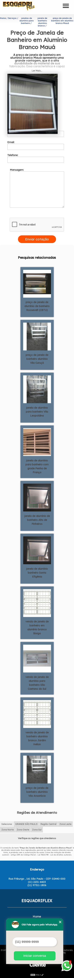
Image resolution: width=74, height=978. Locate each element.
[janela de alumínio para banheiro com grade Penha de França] (37, 442)
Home (37, 916)
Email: (11, 142)
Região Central (48, 824)
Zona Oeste (23, 829)
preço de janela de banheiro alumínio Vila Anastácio (37, 791)
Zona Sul (36, 829)
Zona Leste (65, 824)
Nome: (11, 129)
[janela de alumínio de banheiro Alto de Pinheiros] (37, 497)
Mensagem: (17, 169)
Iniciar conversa (34, 956)
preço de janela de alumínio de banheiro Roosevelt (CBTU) (37, 306)
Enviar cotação (37, 239)
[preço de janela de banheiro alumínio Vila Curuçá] (37, 336)
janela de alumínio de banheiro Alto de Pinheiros (37, 519)
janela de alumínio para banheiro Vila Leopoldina (37, 411)
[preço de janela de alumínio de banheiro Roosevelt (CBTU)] (37, 283)
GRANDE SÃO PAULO (26, 824)
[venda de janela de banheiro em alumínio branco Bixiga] (37, 603)
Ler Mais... (37, 70)
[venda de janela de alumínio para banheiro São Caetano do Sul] (37, 658)
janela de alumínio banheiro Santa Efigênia (37, 572)
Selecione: (6, 824)
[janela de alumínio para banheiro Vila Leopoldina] (37, 389)
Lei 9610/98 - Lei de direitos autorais (54, 855)
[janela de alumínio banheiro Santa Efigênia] (37, 550)
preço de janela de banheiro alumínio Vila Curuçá (37, 358)
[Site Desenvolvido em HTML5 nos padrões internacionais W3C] (37, 974)
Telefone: (13, 155)
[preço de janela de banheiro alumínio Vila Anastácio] (37, 769)
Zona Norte (7, 829)
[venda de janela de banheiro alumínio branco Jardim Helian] (37, 714)
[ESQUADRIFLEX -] (23, 7)
